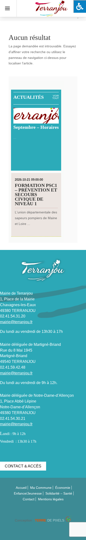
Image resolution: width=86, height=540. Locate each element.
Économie (62, 488)
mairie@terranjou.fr (16, 322)
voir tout (55, 96)
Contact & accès (23, 466)
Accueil (21, 488)
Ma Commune (41, 488)
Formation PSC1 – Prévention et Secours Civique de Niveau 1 (36, 194)
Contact (28, 499)
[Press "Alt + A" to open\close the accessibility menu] (79, 6)
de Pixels (49, 520)
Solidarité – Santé (58, 493)
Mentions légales (51, 499)
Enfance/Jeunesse (28, 493)
